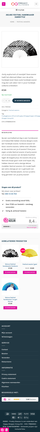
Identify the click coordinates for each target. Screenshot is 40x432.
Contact (5, 349)
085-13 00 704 (11, 194)
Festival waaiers (23, 22)
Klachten (5, 387)
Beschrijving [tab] (7, 132)
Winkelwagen (7, 337)
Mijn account (7, 333)
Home (12, 22)
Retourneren (6, 362)
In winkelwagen (22, 101)
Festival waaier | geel (30, 264)
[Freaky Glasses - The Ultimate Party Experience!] (20, 4)
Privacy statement (9, 374)
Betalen (5, 354)
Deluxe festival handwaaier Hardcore (10, 265)
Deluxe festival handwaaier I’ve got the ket (10, 299)
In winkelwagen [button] (10, 272)
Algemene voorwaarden (11, 382)
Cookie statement (9, 378)
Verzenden (6, 358)
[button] (3, 4)
